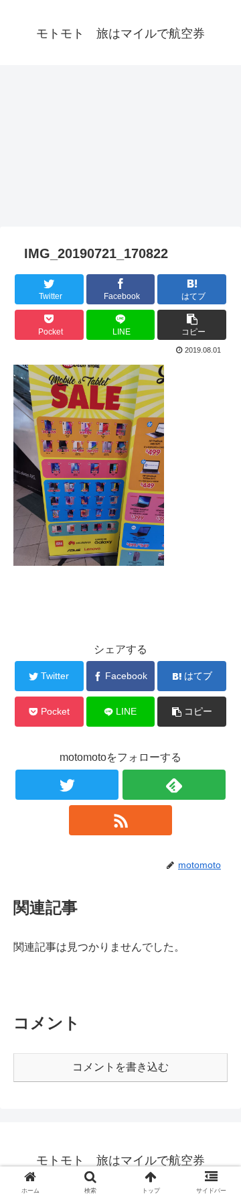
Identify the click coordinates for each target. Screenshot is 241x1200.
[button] (215, 1104)
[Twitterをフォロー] (66, 785)
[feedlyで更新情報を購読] (174, 785)
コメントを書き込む (120, 1067)
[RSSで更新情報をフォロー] (120, 820)
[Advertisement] (120, 150)
